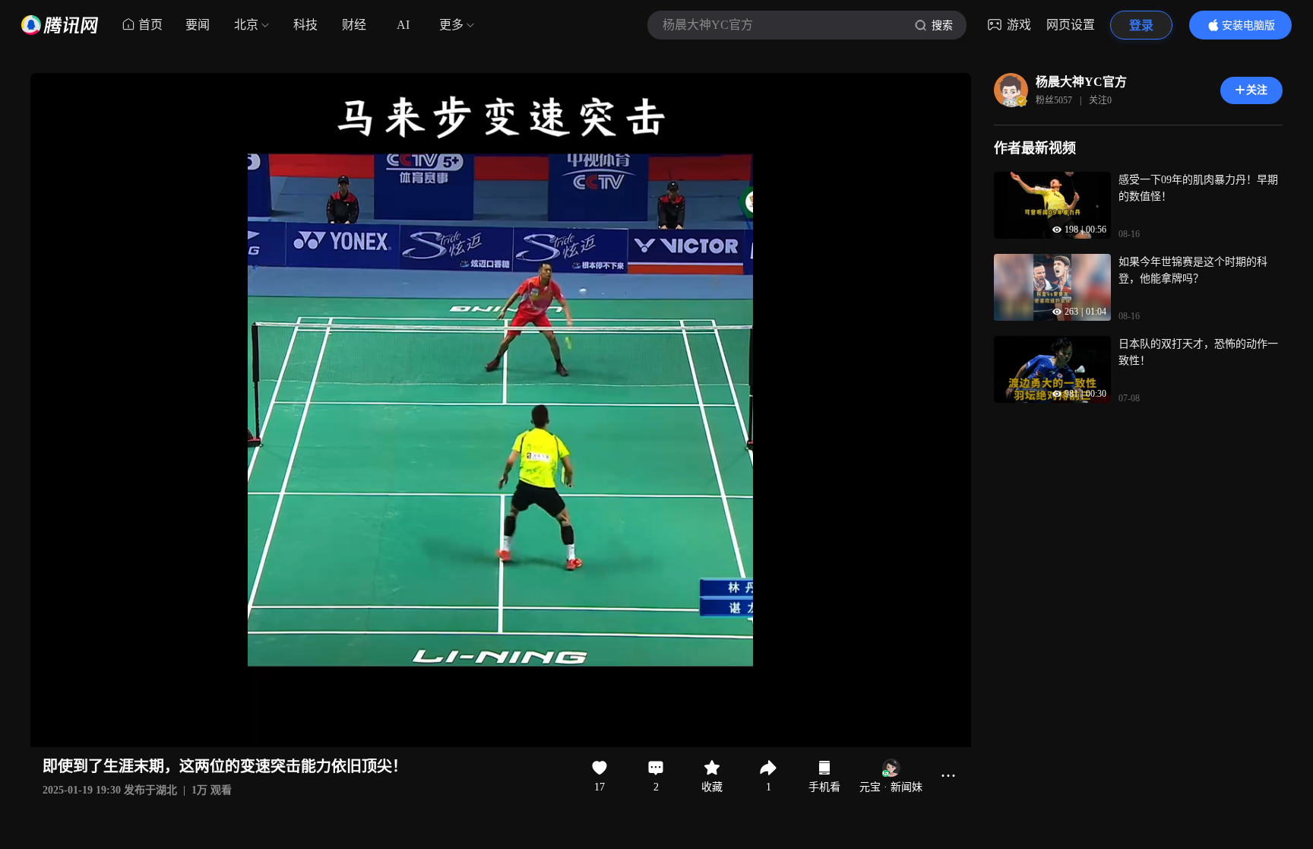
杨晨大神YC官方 (1081, 81)
